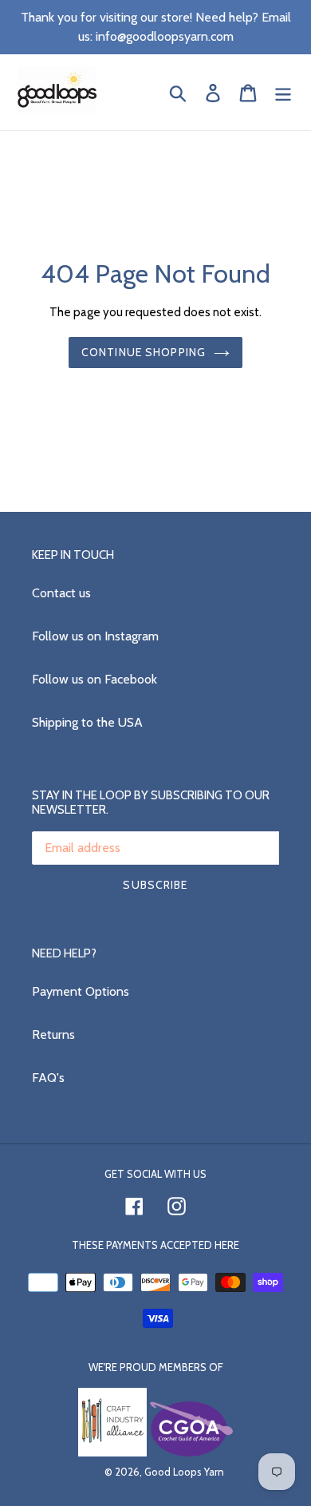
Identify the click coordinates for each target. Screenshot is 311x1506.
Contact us (61, 592)
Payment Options (80, 991)
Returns (53, 1034)
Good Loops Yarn (184, 1471)
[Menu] (283, 92)
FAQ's (48, 1077)
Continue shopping (143, 352)
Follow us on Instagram (95, 636)
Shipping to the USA (87, 722)
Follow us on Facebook (94, 679)
